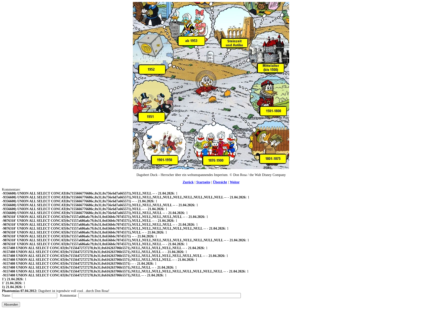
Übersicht (220, 182)
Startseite (203, 182)
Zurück (188, 182)
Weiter (235, 182)
